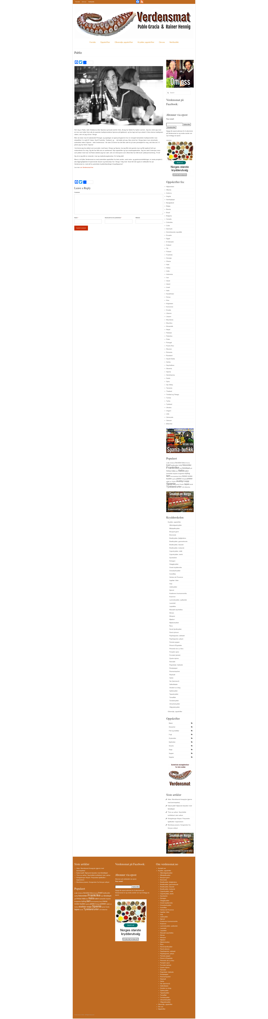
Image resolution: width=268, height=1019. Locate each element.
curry (180, 465)
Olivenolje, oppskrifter (124, 42)
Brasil (168, 212)
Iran (167, 277)
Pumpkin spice (174, 652)
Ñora (171, 626)
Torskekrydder (174, 700)
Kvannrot (172, 596)
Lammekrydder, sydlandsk (178, 600)
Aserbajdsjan (170, 199)
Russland (169, 355)
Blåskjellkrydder (174, 528)
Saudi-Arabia (170, 359)
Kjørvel (171, 590)
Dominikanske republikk (174, 232)
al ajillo (167, 462)
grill (191, 468)
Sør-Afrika (169, 385)
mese (184, 476)
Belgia (168, 206)
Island (168, 284)
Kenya (168, 297)
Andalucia (172, 462)
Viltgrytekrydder (174, 707)
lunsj (180, 476)
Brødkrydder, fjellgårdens (177, 538)
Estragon (172, 561)
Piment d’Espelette (175, 645)
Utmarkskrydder (174, 704)
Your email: (170, 119)
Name (76, 217)
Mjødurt (172, 619)
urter (179, 486)
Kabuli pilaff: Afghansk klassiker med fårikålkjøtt (92, 873)
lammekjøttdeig (174, 476)
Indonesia (169, 274)
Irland (168, 281)
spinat (177, 484)
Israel (168, 287)
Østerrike (169, 424)
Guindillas (172, 574)
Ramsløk (172, 661)
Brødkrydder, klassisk (176, 544)
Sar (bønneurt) (174, 681)
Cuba (168, 225)
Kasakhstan (170, 294)
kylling (187, 473)
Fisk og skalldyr (174, 731)
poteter (190, 478)
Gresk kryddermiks (175, 567)
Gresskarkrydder (174, 570)
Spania (168, 372)
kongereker (181, 473)
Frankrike (169, 255)
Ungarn (168, 411)
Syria (168, 381)
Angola (168, 196)
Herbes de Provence (176, 577)
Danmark (169, 229)
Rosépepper (173, 668)
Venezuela (169, 417)
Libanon (169, 313)
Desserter (172, 727)
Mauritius (169, 323)
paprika (174, 478)
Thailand (169, 391)
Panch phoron (174, 632)
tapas (186, 484)
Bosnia (168, 209)
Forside (77, 2)
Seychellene (170, 365)
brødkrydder (174, 465)
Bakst (171, 723)
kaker (186, 471)
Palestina (169, 336)
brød (168, 465)
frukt (180, 468)
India (167, 271)
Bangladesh (170, 203)
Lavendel (172, 603)
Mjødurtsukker (174, 622)
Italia (167, 290)
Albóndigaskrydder (175, 525)
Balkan (184, 463)
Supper (171, 753)
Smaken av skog (174, 687)
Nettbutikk (91, 2)
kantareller (169, 473)
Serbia (168, 362)
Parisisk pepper (174, 642)
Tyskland (169, 404)
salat (167, 481)
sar (170, 481)
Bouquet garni (174, 532)
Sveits (168, 378)
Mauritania (169, 320)
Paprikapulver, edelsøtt (177, 635)
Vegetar (171, 757)
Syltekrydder (173, 691)
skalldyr (180, 481)
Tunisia (168, 398)
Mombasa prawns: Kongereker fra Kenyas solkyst (92, 882)
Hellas (168, 268)
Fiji (167, 248)
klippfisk (175, 473)
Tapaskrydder (173, 694)
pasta (178, 478)
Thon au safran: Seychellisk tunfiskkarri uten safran (93, 875)
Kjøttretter (172, 742)
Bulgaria (169, 216)
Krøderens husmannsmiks (178, 593)
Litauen (168, 316)
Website (138, 217)
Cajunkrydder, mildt (175, 551)
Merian (171, 613)
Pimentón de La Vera (176, 648)
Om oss (84, 2)
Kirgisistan (169, 303)
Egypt (168, 238)
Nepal (168, 329)
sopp (186, 481)
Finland (168, 251)
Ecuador (169, 235)
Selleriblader (173, 684)
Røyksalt (172, 674)
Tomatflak (172, 697)
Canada (168, 219)
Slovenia (169, 368)
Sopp (170, 749)
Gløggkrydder (173, 564)
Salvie (171, 678)
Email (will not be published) (113, 217)
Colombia (169, 222)
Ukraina (168, 407)
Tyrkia (168, 401)
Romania (169, 352)
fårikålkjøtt (186, 468)
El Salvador (170, 242)
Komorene (169, 307)
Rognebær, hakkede (176, 665)
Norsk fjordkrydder (175, 629)
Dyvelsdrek (173, 557)
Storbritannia (170, 375)
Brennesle (172, 535)
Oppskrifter (105, 42)
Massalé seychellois (176, 609)
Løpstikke (172, 606)
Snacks (171, 746)
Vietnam (169, 420)
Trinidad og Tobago (172, 394)
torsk (191, 484)
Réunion (169, 349)
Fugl (170, 734)
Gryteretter (172, 738)
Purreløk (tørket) (174, 655)
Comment (77, 192)
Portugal (169, 342)
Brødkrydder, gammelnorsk (178, 541)
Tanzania (169, 388)
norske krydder (79, 904)
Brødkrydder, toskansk (176, 548)
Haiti (167, 264)
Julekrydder (173, 587)
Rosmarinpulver (174, 671)
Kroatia (168, 310)
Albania (168, 190)
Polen (168, 339)
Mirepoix (172, 616)
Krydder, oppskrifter (146, 42)
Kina (167, 300)
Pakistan (169, 333)
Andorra (169, 193)
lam (168, 475)
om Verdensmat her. (87, 167)
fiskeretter (187, 465)
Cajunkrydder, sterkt (176, 554)
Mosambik (169, 326)
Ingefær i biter (174, 580)
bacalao (178, 463)
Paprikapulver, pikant (176, 639)
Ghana (168, 261)
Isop (170, 583)
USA (167, 414)
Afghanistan (170, 186)
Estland (168, 245)
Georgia (169, 258)
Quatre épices (174, 658)
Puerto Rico (170, 346)
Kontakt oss (162, 868)
